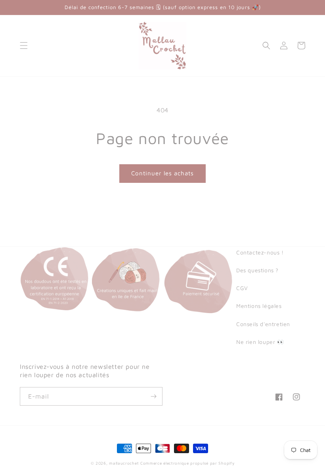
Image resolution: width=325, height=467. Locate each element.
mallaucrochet (124, 463)
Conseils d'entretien (263, 324)
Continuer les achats (162, 173)
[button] (23, 45)
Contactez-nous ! (260, 252)
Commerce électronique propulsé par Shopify (187, 463)
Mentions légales (259, 305)
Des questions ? (257, 270)
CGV (242, 288)
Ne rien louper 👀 (260, 341)
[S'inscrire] (153, 396)
